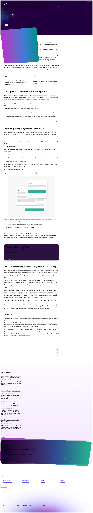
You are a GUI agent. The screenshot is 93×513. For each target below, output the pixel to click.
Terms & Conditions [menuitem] (7, 505)
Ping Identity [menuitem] (62, 482)
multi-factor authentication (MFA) (20, 284)
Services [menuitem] (9, 9)
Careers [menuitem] (42, 480)
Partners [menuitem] (37, 9)
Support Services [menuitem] (6, 483)
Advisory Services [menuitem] (6, 480)
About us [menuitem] (30, 9)
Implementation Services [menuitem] (7, 482)
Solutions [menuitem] (15, 9)
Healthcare (3, 402)
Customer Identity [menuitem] (25, 480)
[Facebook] (57, 355)
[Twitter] (57, 349)
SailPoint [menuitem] (62, 480)
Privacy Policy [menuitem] (17, 505)
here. (42, 331)
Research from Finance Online (11, 233)
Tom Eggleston (5, 20)
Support (89, 1)
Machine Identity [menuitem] (25, 483)
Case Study (13, 401)
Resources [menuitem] (23, 9)
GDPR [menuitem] (44, 505)
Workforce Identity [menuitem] (25, 482)
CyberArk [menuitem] (62, 483)
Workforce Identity (4, 401)
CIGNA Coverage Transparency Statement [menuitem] (31, 505)
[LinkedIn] (57, 352)
